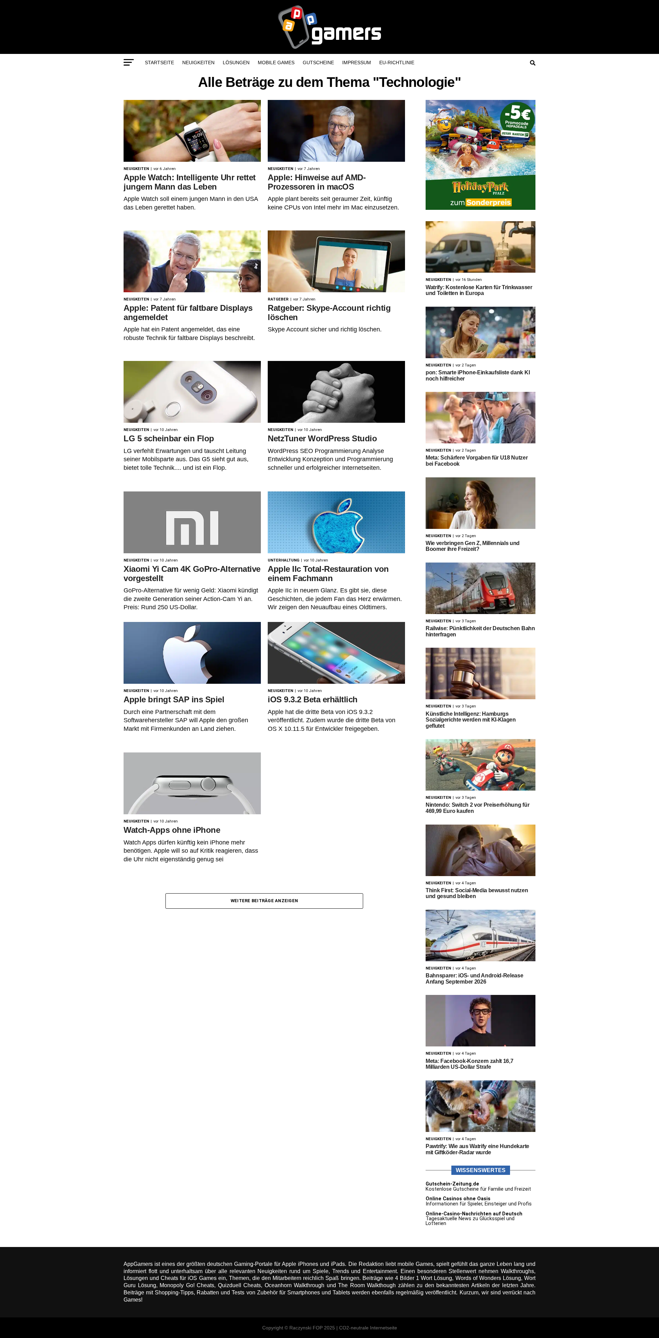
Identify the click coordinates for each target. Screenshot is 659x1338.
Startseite (159, 62)
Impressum (356, 62)
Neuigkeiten (198, 62)
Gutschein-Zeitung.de (452, 1184)
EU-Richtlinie (396, 62)
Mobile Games (276, 62)
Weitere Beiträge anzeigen (264, 900)
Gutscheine (318, 62)
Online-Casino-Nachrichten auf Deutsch (474, 1214)
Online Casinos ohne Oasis (458, 1199)
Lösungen (236, 62)
